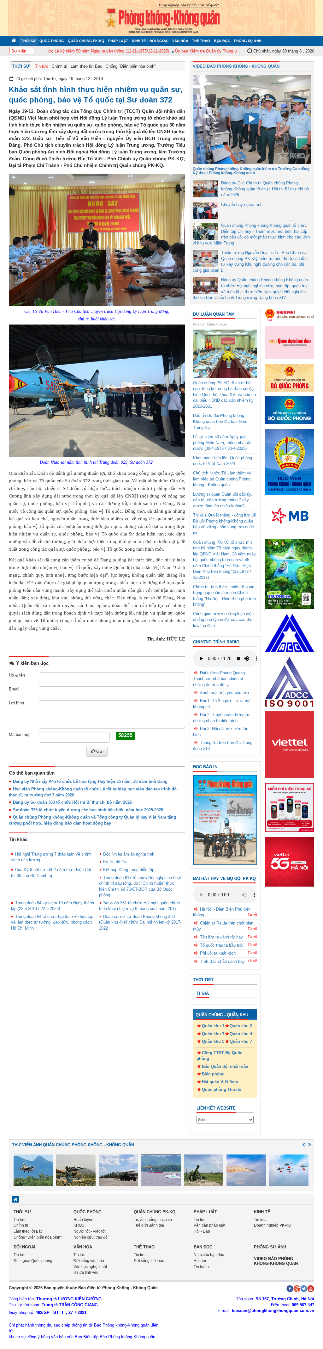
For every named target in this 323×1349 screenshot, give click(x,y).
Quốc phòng (51, 41)
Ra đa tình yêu (85, 1272)
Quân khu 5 (213, 1041)
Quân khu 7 (241, 1041)
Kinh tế (139, 41)
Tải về (252, 914)
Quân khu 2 (241, 1026)
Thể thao (201, 41)
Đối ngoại (159, 41)
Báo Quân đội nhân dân (225, 1066)
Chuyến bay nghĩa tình (241, 204)
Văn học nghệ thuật (90, 1267)
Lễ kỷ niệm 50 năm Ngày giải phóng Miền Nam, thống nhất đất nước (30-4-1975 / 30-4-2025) (223, 442)
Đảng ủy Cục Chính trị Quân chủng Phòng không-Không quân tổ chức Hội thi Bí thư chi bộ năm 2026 (265, 189)
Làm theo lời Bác (86, 66)
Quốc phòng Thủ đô (221, 1089)
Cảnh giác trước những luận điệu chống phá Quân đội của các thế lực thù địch (223, 619)
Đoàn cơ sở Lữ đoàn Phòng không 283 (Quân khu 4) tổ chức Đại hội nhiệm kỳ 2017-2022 (140, 922)
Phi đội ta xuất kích (218, 953)
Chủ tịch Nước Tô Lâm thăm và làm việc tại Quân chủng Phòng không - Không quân (222, 479)
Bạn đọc (222, 41)
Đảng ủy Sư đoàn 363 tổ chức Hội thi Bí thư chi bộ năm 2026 (72, 802)
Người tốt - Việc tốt (89, 1231)
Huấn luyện (83, 1219)
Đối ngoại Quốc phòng (33, 1261)
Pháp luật (118, 41)
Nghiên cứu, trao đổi (91, 1237)
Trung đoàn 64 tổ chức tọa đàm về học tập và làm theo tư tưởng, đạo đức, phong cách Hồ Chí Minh (52, 922)
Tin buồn (201, 1267)
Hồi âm (200, 1261)
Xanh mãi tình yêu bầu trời (224, 692)
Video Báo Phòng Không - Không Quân (236, 66)
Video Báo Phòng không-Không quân (276, 1260)
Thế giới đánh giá (149, 1225)
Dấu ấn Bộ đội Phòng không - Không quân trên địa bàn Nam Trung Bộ (220, 421)
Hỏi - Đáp (202, 1231)
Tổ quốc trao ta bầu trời (221, 945)
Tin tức (41, 66)
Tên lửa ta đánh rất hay (221, 937)
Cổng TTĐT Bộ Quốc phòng (219, 1055)
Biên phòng (213, 1074)
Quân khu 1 (213, 1026)
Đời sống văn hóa (88, 1261)
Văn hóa (180, 41)
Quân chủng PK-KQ (86, 41)
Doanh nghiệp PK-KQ (272, 1225)
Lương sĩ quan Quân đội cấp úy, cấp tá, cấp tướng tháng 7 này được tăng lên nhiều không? (222, 500)
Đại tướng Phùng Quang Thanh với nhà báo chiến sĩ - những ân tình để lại (219, 679)
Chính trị (59, 66)
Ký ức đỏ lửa (115, 861)
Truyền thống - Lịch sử (153, 1219)
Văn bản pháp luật (209, 1225)
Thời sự (28, 41)
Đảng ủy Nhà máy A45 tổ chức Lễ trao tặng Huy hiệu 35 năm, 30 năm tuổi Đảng (90, 781)
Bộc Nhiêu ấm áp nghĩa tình (128, 854)
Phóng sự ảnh (247, 41)
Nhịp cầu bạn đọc (209, 1255)
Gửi (99, 751)
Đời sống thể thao (149, 1261)
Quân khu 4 (241, 1033)
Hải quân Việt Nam (220, 1082)
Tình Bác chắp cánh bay (222, 961)
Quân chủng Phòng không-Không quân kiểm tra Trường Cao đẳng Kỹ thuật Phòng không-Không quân (251, 171)
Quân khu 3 (213, 1033)
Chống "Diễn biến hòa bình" (131, 66)
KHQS (78, 1225)
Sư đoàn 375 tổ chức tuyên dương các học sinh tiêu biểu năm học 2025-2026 (88, 810)
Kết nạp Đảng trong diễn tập (128, 869)
